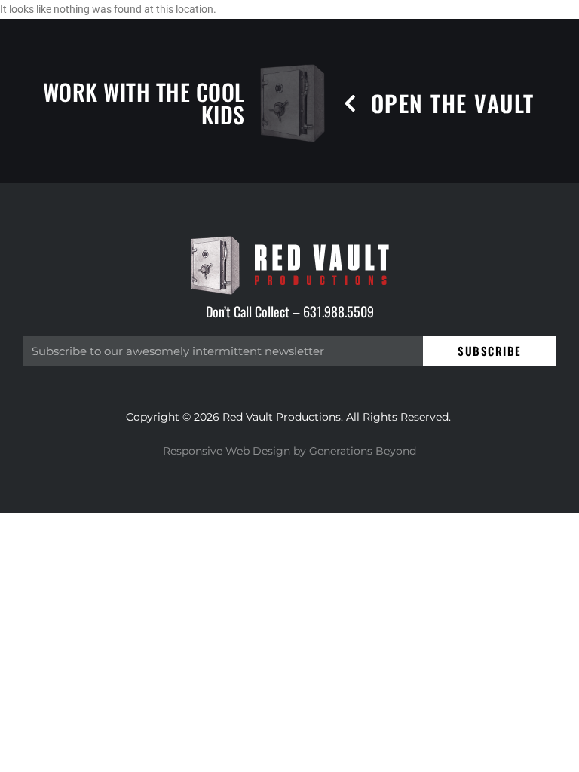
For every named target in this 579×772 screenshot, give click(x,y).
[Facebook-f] (460, 754)
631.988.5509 (338, 311)
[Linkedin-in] (561, 754)
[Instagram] (410, 754)
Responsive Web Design (226, 451)
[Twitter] (511, 754)
